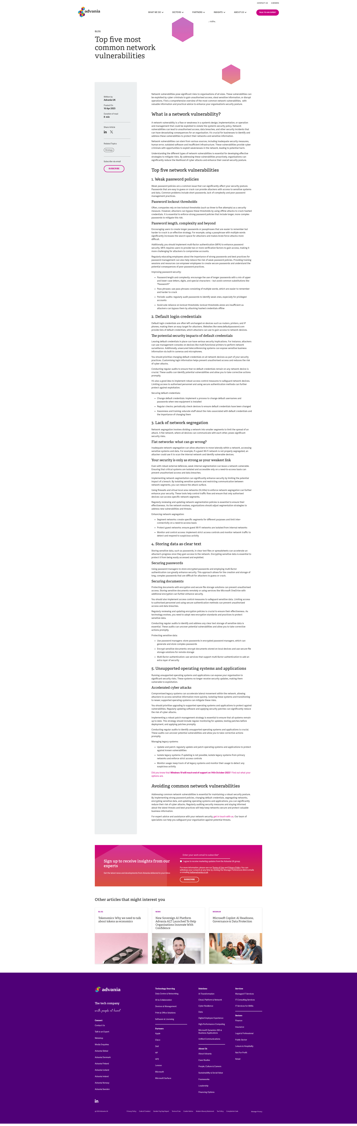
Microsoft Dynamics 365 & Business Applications (210, 1031)
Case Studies (204, 1060)
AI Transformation (206, 994)
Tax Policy (220, 1111)
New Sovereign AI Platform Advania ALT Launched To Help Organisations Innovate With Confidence (175, 923)
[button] (105, 132)
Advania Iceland (102, 1070)
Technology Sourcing (165, 988)
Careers (275, 3)
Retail (237, 1059)
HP (156, 1052)
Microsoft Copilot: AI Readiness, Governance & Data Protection (233, 919)
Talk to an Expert (102, 1031)
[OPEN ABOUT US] (246, 12)
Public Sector (241, 1040)
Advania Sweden (102, 1089)
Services (239, 988)
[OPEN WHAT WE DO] (163, 12)
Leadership (203, 1085)
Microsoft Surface (163, 1078)
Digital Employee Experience (210, 1018)
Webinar (217, 912)
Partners (159, 1028)
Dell (157, 1046)
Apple (157, 1033)
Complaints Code (232, 1111)
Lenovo (158, 1065)
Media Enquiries (102, 1044)
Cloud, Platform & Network (210, 1000)
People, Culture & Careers (209, 1066)
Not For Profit (241, 1052)
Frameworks (203, 1079)
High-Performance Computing (211, 1024)
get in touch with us (223, 816)
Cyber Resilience (205, 1006)
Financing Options (206, 1092)
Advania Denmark (103, 1057)
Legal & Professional (244, 1033)
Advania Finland (102, 1063)
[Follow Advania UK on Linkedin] (96, 1101)
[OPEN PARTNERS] (204, 12)
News (158, 912)
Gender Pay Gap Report (161, 1111)
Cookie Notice (188, 1111)
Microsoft (159, 1072)
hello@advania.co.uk (199, 872)
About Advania (205, 1053)
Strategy (109, 150)
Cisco (157, 1040)
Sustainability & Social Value (210, 1073)
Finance (238, 1020)
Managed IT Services (244, 994)
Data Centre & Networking (166, 993)
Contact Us (262, 3)
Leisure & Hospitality (244, 1046)
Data (200, 1012)
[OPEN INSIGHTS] (224, 12)
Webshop (99, 1038)
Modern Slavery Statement (205, 1111)
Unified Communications (209, 1039)
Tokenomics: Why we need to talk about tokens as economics (119, 919)
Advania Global (101, 1051)
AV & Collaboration (163, 1000)
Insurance (239, 1027)
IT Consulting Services (245, 1000)
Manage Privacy (256, 1111)
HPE (157, 1059)
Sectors (238, 1015)
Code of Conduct (144, 1111)
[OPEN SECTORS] (183, 12)
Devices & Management (166, 1006)
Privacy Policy (234, 867)
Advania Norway (102, 1083)
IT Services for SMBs (244, 1006)
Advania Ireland (102, 1076)
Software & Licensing (164, 1019)
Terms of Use (218, 867)
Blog (98, 31)
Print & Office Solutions (165, 1012)
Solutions (202, 988)
